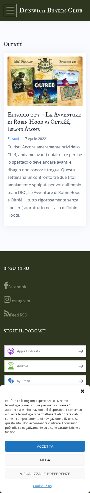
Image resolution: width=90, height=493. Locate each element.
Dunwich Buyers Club (50, 10)
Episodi (13, 138)
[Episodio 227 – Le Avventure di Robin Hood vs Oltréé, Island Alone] (45, 81)
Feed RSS (18, 315)
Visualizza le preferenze (45, 473)
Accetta (45, 446)
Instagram (20, 301)
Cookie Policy (42, 486)
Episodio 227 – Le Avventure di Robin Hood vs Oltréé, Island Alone (44, 122)
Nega (45, 459)
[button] (82, 391)
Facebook (17, 287)
